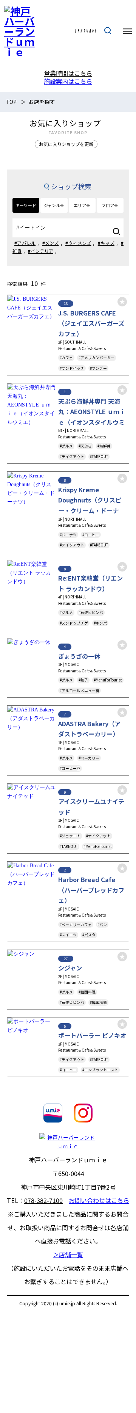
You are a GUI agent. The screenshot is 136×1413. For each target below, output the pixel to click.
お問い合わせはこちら (99, 1200)
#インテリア (40, 251)
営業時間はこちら (68, 73)
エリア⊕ (82, 205)
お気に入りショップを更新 (66, 144)
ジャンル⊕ (54, 205)
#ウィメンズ (78, 243)
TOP (11, 101)
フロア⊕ (110, 205)
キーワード (25, 205)
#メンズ (50, 243)
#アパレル (25, 243)
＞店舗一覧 (68, 1254)
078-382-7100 (43, 1200)
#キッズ (106, 243)
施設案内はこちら (68, 81)
